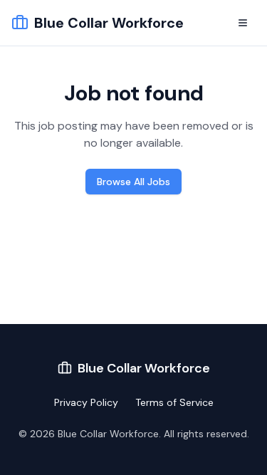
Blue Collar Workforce (109, 23)
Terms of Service (174, 402)
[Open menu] (243, 23)
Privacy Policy (86, 402)
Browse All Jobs (133, 181)
